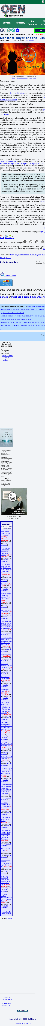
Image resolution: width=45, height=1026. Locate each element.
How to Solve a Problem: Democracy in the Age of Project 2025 (6, 863)
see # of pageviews (4, 544)
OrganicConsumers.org (22, 78)
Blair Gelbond (5, 760)
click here (9, 918)
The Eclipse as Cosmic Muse (5, 677)
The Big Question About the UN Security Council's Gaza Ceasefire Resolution (6, 641)
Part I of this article (17, 93)
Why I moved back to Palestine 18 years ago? (6, 533)
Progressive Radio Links (6, 1004)
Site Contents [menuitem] (32, 23)
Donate (4, 296)
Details (31, 78)
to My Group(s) (5, 258)
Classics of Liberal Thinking (6, 998)
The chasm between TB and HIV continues (6, 804)
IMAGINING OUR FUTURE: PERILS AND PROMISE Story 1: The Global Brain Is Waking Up (6, 835)
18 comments (30, 40)
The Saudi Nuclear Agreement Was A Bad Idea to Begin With (6, 897)
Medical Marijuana (35, 255)
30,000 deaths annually (8, 100)
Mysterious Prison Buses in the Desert (12, 313)
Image (13, 78)
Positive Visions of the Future (6, 757)
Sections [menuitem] (7, 22)
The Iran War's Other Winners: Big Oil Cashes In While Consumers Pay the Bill (6, 568)
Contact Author (10, 276)
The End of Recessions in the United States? (6, 665)
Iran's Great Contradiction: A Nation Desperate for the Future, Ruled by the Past (6, 726)
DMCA (34, 78)
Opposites (4, 584)
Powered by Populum (22, 1023)
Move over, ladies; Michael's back (6, 611)
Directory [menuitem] (20, 22)
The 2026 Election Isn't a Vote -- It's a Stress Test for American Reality (6, 770)
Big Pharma (4, 114)
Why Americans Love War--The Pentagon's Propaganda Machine (5, 551)
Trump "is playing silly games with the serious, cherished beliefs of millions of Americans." (6, 789)
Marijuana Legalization (22, 255)
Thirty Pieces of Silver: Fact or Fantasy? (5, 819)
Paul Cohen (6, 656)
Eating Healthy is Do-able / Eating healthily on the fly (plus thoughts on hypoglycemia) (6, 625)
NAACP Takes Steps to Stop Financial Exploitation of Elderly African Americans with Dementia (5, 708)
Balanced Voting (6, 654)
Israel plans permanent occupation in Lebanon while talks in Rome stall (5, 880)
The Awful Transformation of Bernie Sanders (6, 743)
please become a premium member (7, 358)
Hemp (12, 255)
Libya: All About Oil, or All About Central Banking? (16, 319)
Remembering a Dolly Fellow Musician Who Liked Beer (6, 596)
